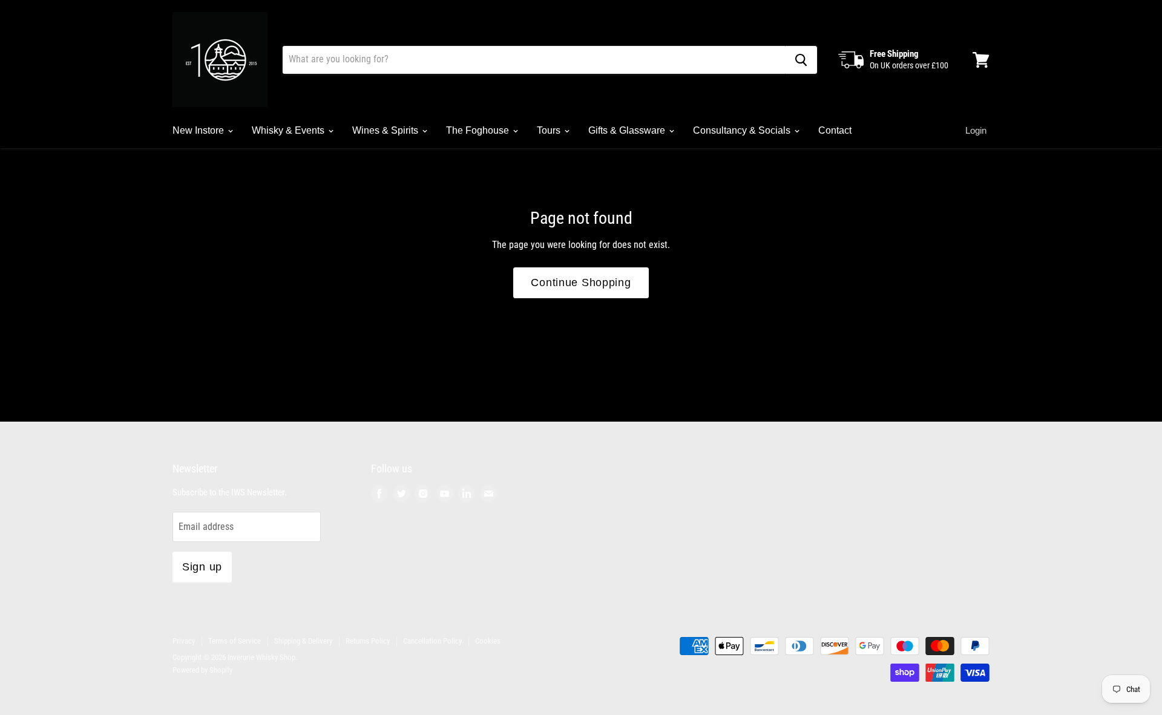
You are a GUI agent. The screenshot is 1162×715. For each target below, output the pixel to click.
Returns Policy (368, 640)
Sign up (202, 567)
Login (975, 130)
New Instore (199, 130)
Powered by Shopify (202, 669)
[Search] (801, 60)
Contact (835, 130)
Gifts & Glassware (628, 130)
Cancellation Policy (432, 640)
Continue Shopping (581, 282)
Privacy (183, 640)
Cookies (488, 640)
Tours (550, 130)
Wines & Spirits (386, 130)
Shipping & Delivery (303, 640)
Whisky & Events (289, 130)
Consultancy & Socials (743, 130)
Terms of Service (234, 640)
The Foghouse (478, 130)
